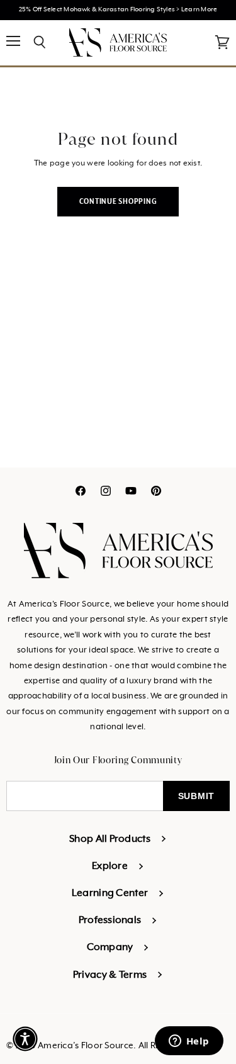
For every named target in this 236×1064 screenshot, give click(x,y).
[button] (25, 1038)
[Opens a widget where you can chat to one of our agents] (188, 1042)
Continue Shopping (118, 201)
